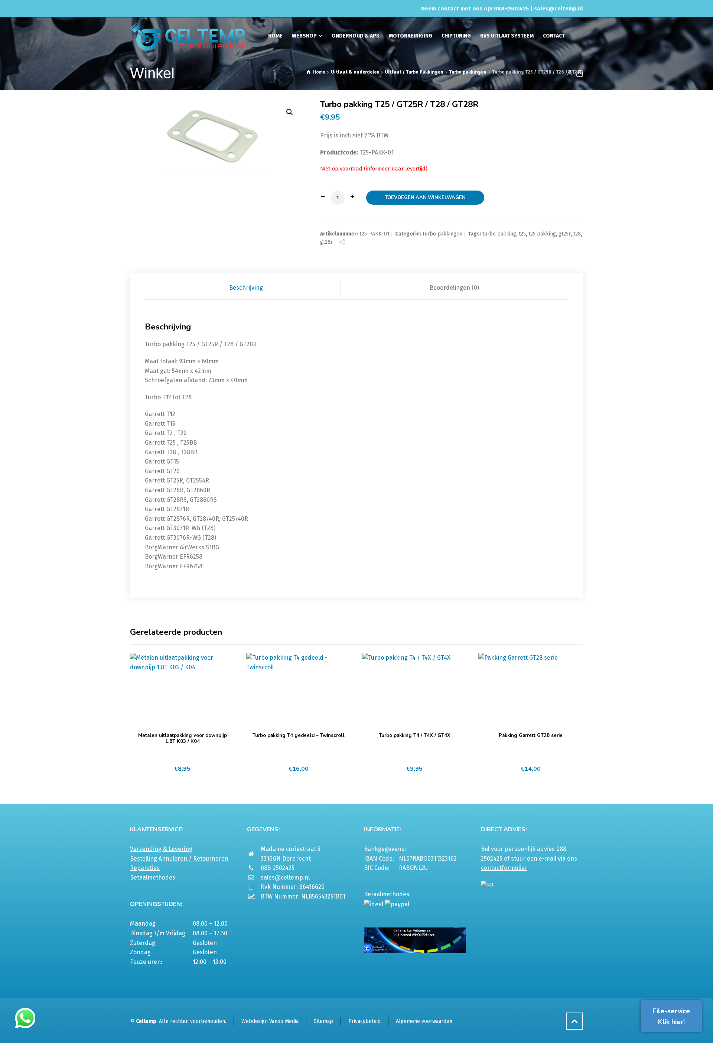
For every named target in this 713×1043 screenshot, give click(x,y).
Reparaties (145, 867)
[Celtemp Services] (187, 36)
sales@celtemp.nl (558, 8)
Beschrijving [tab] (246, 287)
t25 (522, 234)
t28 (577, 234)
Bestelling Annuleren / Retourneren (179, 858)
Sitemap (323, 1021)
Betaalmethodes (152, 877)
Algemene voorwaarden (424, 1021)
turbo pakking (499, 234)
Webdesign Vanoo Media (270, 1021)
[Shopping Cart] (578, 73)
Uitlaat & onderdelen (355, 72)
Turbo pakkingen (467, 72)
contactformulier (504, 867)
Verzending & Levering (161, 848)
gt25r (565, 234)
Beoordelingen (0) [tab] (454, 287)
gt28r (326, 242)
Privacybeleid (364, 1021)
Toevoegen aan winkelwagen (425, 197)
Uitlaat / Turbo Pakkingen (414, 72)
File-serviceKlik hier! (671, 1016)
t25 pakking (542, 234)
